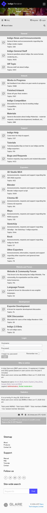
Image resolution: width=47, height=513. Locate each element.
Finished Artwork (15, 90)
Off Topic (11, 64)
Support (24, 128)
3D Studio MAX (14, 172)
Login (24, 338)
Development (24, 302)
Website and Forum (24, 267)
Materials (11, 113)
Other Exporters (15, 250)
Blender (11, 185)
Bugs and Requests (17, 156)
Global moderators (25, 386)
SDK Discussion (15, 316)
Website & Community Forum (21, 271)
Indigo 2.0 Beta (14, 327)
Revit (9, 237)
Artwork (24, 76)
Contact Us (7, 447)
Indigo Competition (16, 101)
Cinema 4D (12, 198)
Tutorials (11, 143)
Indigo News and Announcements (24, 38)
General (24, 34)
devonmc (21, 409)
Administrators (12, 386)
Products (7, 445)
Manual (6, 458)
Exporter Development (18, 306)
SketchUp (12, 224)
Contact (6, 465)
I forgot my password (9, 354)
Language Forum (15, 287)
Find (33, 491)
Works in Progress (16, 80)
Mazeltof (19, 422)
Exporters (24, 167)
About (6, 442)
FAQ (5, 461)
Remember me (32, 354)
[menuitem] (7, 20)
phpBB (13, 420)
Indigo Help (13, 132)
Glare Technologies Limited (36, 505)
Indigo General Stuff (17, 51)
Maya (9, 211)
